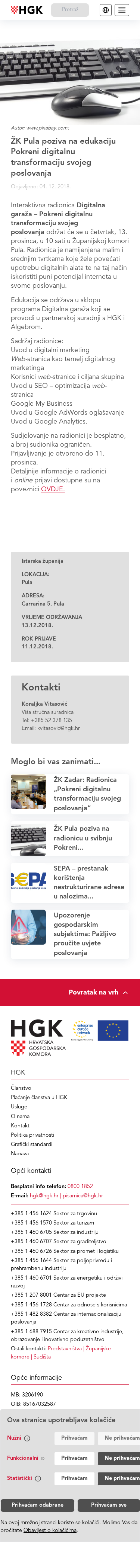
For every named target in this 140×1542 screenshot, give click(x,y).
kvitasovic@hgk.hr (58, 728)
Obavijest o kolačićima (50, 1530)
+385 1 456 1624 (31, 1214)
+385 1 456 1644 (31, 1261)
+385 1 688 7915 (31, 1332)
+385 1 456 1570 (31, 1223)
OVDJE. (53, 489)
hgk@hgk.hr (44, 1196)
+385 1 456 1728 (31, 1305)
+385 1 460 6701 (31, 1278)
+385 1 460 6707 (31, 1242)
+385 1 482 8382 (31, 1314)
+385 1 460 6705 (31, 1232)
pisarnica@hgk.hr (83, 1196)
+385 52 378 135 (51, 721)
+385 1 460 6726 (31, 1251)
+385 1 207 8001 (31, 1295)
